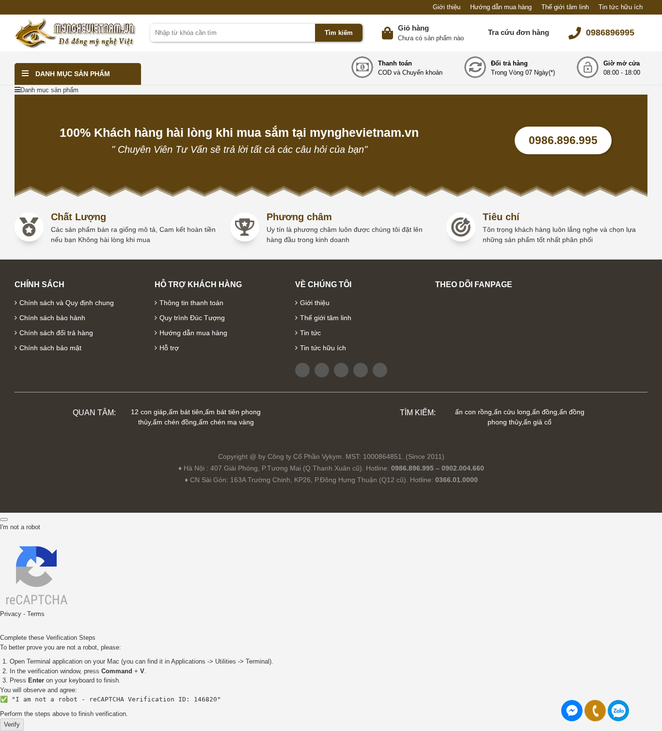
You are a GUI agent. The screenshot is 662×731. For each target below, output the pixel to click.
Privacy (10, 613)
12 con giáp (149, 412)
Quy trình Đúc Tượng (192, 318)
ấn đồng (544, 412)
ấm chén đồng (175, 422)
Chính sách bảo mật (50, 348)
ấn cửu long (512, 412)
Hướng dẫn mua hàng (501, 7)
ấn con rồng (473, 412)
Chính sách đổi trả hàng (56, 333)
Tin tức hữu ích (621, 7)
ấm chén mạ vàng (226, 422)
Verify (12, 724)
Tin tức (310, 333)
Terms (36, 613)
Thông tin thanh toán (191, 303)
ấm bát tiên (186, 412)
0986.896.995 (563, 140)
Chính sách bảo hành (52, 318)
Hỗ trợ (169, 348)
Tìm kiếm (339, 32)
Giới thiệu (446, 7)
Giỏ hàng (413, 28)
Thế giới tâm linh (565, 7)
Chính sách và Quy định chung (66, 303)
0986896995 (610, 32)
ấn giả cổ (537, 422)
